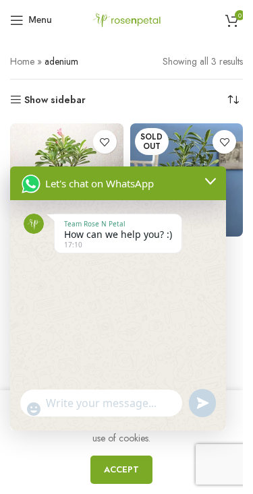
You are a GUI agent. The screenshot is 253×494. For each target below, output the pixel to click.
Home (22, 61)
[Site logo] (126, 19)
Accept (121, 469)
